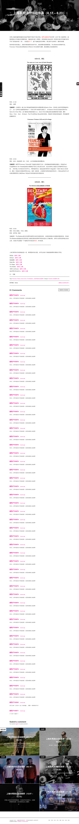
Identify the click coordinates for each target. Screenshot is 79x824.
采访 (55, 820)
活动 (66, 820)
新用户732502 (14, 702)
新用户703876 (14, 295)
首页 (49, 820)
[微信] (1, 91)
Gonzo (47, 15)
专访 (35, 241)
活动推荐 (55, 278)
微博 (16, 255)
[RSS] (1, 95)
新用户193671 (14, 711)
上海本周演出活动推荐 (38, 278)
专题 (60, 820)
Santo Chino (24, 278)
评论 (57, 820)
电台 (63, 820)
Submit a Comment (63, 290)
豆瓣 (19, 255)
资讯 (58, 278)
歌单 (68, 820)
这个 (29, 41)
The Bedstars (30, 278)
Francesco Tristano (16, 278)
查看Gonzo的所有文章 (64, 282)
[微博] (1, 93)
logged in (17, 724)
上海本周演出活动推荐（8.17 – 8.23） (39, 13)
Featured (50, 278)
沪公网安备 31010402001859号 (22, 821)
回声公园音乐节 (46, 37)
